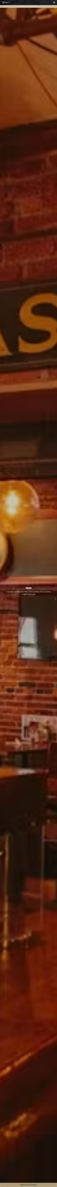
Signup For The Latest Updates (28, 1185)
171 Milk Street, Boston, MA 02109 (28, 6)
